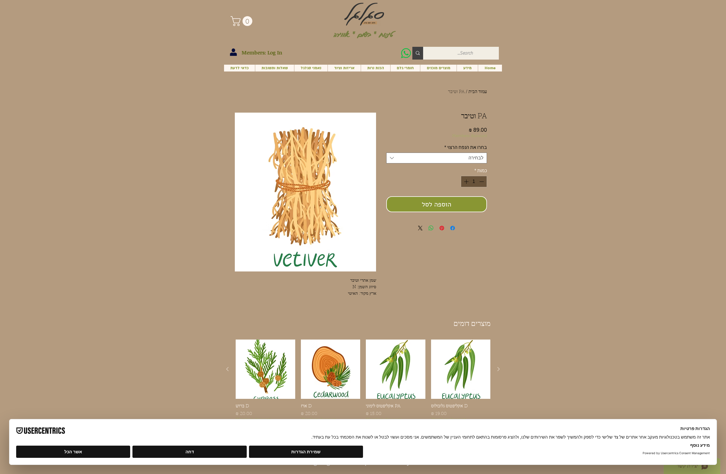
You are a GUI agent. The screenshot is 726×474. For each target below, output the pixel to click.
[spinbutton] (474, 181)
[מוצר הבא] (227, 369)
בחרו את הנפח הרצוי (465, 147)
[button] (243, 21)
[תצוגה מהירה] (461, 369)
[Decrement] (482, 181)
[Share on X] (420, 228)
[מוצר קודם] (498, 369)
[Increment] (466, 181)
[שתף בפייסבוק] (452, 228)
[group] (363, 381)
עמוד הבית (477, 92)
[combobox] (436, 158)
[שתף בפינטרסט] (441, 228)
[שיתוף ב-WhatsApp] (431, 228)
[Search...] (417, 53)
